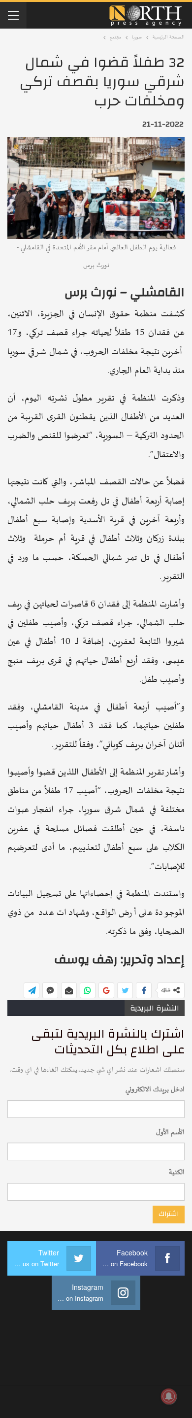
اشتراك (169, 1214)
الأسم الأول (170, 1132)
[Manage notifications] (169, 1396)
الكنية (177, 1172)
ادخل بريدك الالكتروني (155, 1089)
